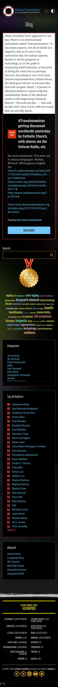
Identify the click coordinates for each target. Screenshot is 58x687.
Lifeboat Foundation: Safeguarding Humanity (21, 11)
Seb (14, 505)
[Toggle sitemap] (47, 11)
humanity (26, 313)
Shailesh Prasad (21, 425)
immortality (43, 312)
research (38, 325)
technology (30, 329)
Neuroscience (36, 322)
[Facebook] (17, 673)
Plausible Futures (16, 569)
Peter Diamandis (16, 362)
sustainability (18, 329)
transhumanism (35, 220)
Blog (29, 25)
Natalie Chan (19, 488)
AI (15, 296)
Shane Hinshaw (20, 480)
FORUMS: (21, 659)
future (29, 308)
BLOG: (33, 633)
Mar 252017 (12, 134)
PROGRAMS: (35, 647)
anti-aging (32, 296)
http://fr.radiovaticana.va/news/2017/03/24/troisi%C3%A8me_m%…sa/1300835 (29, 174)
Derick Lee (17, 471)
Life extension (42, 317)
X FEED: (10, 633)
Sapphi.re (51, 669)
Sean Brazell (19, 492)
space (9, 328)
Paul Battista (19, 429)
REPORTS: (35, 643)
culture (48, 304)
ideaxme (33, 313)
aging (9, 296)
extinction (22, 309)
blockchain (17, 304)
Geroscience (14, 553)
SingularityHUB (15, 573)
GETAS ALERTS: (37, 626)
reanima (50, 321)
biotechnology (47, 300)
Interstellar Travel (14, 317)
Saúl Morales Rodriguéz (25, 408)
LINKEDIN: (10, 626)
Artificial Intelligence (46, 296)
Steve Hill (17, 497)
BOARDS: (34, 638)
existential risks (12, 309)
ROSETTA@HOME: (17, 652)
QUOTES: (34, 659)
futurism (35, 309)
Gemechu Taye (20, 433)
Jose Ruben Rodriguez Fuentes (29, 446)
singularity (49, 325)
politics (43, 322)
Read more (29, 230)
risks (43, 325)
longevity (21, 321)
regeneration (27, 325)
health (48, 308)
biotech (34, 300)
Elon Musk (13, 371)
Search (51, 255)
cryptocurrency (41, 304)
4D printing (13, 359)
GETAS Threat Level (29, 607)
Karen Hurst (18, 442)
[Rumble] (41, 673)
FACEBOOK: (8, 619)
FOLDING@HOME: (10, 647)
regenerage (13, 325)
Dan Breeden (19, 421)
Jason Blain (18, 513)
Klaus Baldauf (19, 459)
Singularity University (18, 375)
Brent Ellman (19, 501)
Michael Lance (20, 509)
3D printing (13, 355)
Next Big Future (15, 565)
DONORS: (18, 638)
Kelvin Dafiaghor (21, 438)
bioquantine (10, 300)
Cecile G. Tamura (21, 463)
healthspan (16, 312)
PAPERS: (34, 652)
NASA (30, 321)
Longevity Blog (15, 557)
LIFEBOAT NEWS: (37, 619)
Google (41, 309)
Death (52, 304)
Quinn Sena (18, 417)
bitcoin (8, 304)
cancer (32, 304)
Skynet (11, 378)
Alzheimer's (20, 296)
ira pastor (27, 317)
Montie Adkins (20, 518)
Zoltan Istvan (21, 220)
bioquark (22, 300)
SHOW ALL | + (12, 531)
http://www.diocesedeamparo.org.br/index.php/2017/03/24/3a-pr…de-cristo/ (29, 208)
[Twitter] (23, 673)
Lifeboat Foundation (22, 669)
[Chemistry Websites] (29, 274)
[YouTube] (35, 673)
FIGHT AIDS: (12, 643)
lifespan (10, 321)
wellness (29, 333)
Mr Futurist (13, 561)
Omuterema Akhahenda (25, 454)
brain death (25, 304)
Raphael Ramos (20, 484)
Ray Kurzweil (14, 368)
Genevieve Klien (20, 404)
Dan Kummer (19, 450)
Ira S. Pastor (18, 522)
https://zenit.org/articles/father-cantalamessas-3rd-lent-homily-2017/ (27, 185)
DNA (9, 365)
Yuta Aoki (17, 467)
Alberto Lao (18, 476)
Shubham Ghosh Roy (23, 412)
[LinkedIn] (29, 673)
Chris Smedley (20, 526)
